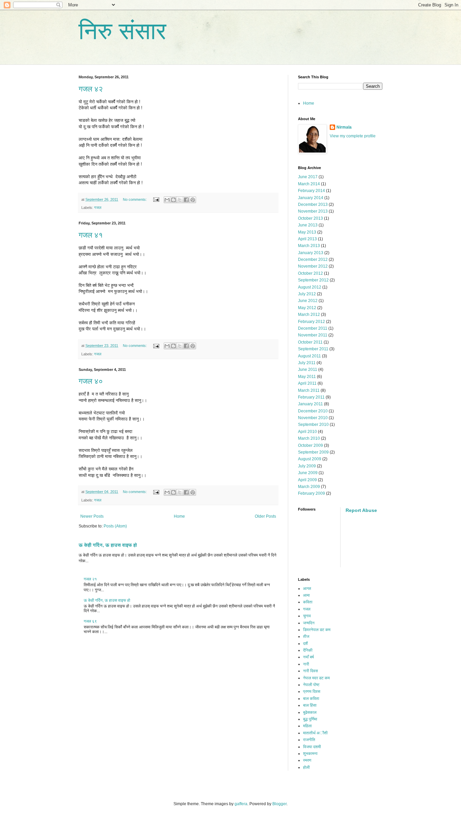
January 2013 (310, 252)
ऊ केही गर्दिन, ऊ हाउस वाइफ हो (108, 545)
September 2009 (313, 452)
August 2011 (309, 356)
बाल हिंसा (310, 705)
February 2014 (311, 190)
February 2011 (311, 397)
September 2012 (313, 280)
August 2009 (309, 459)
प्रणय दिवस (311, 691)
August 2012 (309, 287)
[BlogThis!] (173, 199)
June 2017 (308, 176)
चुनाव (307, 616)
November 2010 (313, 417)
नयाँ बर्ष (308, 657)
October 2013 (310, 218)
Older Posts (265, 516)
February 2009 (311, 493)
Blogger (279, 803)
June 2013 (308, 225)
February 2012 (311, 321)
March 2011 (309, 390)
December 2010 (313, 411)
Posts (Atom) (115, 526)
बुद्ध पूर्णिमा (310, 719)
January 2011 (310, 404)
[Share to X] (180, 199)
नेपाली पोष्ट (311, 684)
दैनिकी (308, 650)
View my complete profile (353, 136)
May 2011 (307, 376)
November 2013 (313, 211)
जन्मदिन (309, 623)
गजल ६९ (90, 621)
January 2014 (310, 197)
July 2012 (307, 294)
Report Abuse (361, 510)
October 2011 (310, 342)
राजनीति (309, 739)
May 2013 (307, 232)
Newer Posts (92, 516)
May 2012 (307, 307)
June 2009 (308, 472)
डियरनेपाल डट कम (316, 629)
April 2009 (307, 480)
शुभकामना (310, 753)
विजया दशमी (312, 746)
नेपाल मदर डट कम (316, 678)
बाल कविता (311, 698)
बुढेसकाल (310, 712)
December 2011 (312, 328)
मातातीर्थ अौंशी (315, 733)
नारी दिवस (310, 671)
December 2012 (313, 259)
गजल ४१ (91, 235)
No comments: (135, 199)
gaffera (241, 803)
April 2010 (307, 431)
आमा (306, 595)
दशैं (305, 643)
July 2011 (307, 362)
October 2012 (310, 273)
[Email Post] (156, 199)
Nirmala (344, 127)
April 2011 (307, 383)
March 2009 (309, 486)
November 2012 (313, 266)
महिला (307, 726)
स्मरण (307, 760)
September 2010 (313, 424)
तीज (306, 636)
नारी (306, 664)
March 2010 (309, 438)
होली (306, 767)
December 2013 (313, 204)
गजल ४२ (91, 89)
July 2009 (307, 466)
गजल (97, 208)
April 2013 (307, 239)
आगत (307, 588)
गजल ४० (91, 381)
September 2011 (313, 349)
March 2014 (309, 184)
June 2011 (307, 369)
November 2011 (312, 335)
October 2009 (310, 445)
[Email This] (167, 199)
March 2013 (309, 245)
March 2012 (309, 314)
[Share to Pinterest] (192, 199)
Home (179, 516)
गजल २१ (90, 579)
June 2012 (308, 300)
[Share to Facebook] (186, 199)
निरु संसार (122, 31)
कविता (308, 602)
